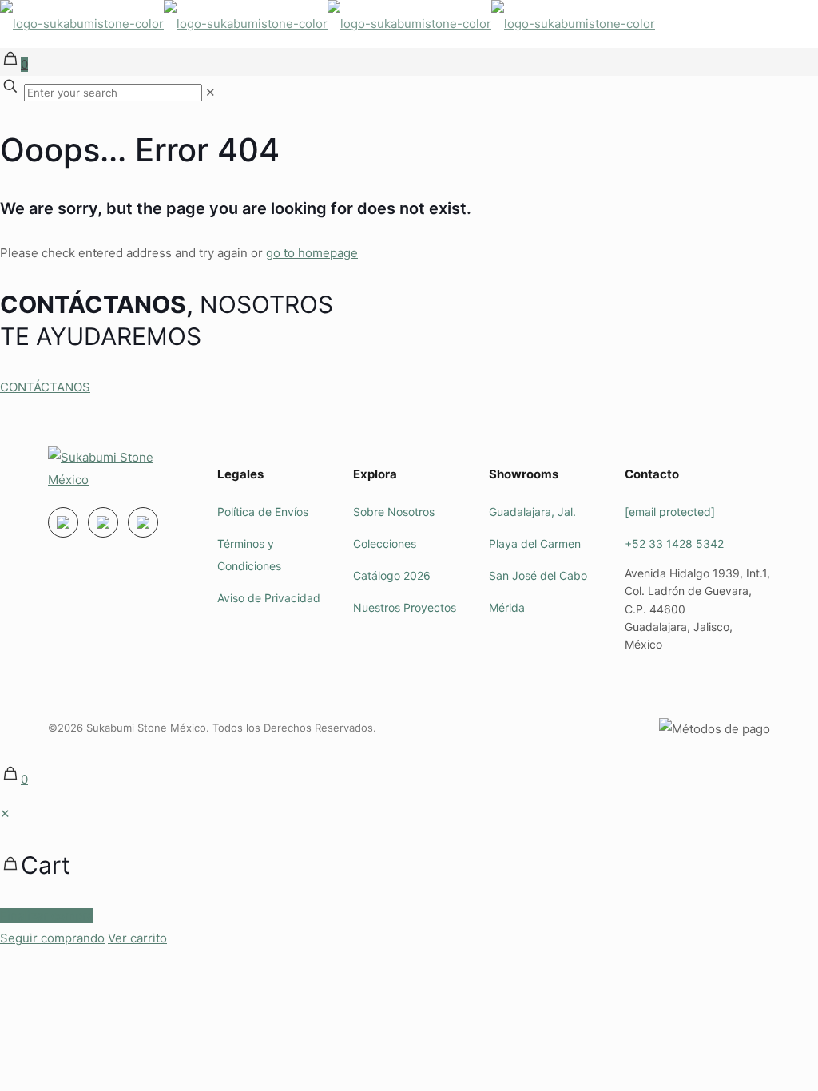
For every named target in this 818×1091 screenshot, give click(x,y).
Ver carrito (137, 938)
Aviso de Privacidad (268, 598)
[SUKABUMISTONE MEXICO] (327, 23)
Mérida (507, 607)
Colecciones (384, 543)
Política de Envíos (262, 511)
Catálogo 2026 (392, 575)
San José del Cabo (538, 575)
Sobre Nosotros (394, 511)
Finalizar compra (46, 915)
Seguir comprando (52, 938)
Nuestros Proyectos (404, 607)
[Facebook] (103, 522)
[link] (210, 92)
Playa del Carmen (535, 543)
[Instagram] (63, 522)
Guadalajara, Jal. (532, 511)
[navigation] (409, 876)
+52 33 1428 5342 (674, 543)
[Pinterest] (143, 522)
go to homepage (312, 252)
